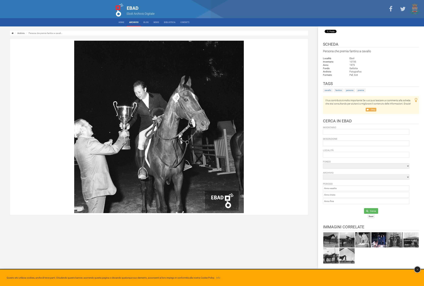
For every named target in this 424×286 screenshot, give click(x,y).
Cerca (373, 211)
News (156, 22)
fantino (338, 90)
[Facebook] (391, 9)
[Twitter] (403, 9)
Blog (146, 22)
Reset (371, 216)
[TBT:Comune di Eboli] (415, 9)
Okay (372, 109)
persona (349, 90)
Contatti (184, 22)
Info (218, 277)
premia (361, 90)
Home (121, 22)
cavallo (328, 90)
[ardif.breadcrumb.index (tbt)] (12, 33)
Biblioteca (169, 22)
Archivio (133, 22)
